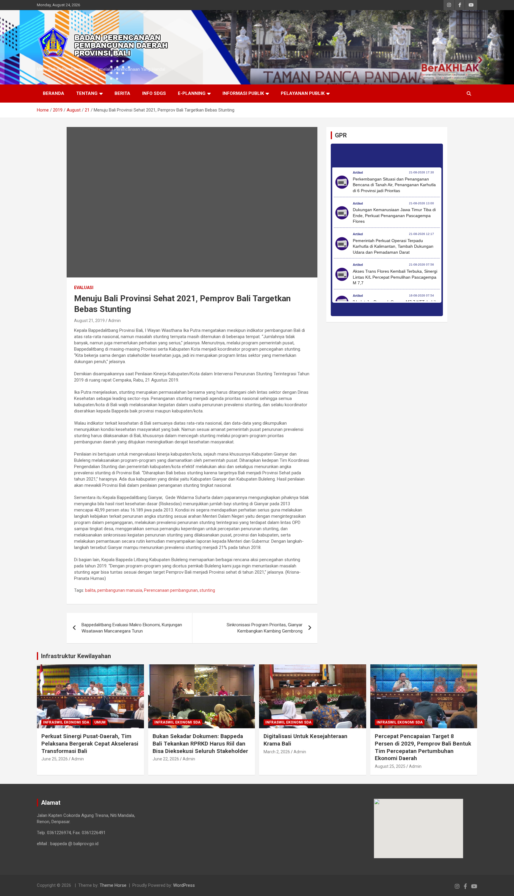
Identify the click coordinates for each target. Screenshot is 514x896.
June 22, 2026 (166, 759)
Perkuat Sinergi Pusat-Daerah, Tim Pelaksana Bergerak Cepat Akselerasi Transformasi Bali (89, 743)
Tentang (87, 93)
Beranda (53, 93)
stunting (207, 590)
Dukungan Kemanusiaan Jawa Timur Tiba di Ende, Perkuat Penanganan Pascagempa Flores (394, 215)
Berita (122, 93)
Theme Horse (113, 885)
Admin (114, 320)
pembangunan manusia (119, 590)
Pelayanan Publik (303, 93)
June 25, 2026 (54, 759)
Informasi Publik (243, 93)
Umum (100, 722)
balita (90, 590)
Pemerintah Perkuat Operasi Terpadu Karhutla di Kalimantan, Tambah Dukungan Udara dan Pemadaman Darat (393, 246)
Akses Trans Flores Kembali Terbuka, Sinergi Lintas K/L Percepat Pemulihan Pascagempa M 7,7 (395, 277)
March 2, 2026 (277, 751)
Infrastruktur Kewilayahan (76, 656)
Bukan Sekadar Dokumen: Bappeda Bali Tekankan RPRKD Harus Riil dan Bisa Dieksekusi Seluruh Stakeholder (200, 743)
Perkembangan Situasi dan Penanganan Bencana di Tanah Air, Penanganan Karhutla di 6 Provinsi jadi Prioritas (394, 185)
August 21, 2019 (89, 320)
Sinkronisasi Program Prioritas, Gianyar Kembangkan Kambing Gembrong (265, 628)
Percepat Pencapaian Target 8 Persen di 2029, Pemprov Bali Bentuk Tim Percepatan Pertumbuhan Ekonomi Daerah (423, 747)
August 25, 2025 (390, 766)
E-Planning (192, 93)
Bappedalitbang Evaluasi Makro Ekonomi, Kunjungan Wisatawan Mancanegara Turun (132, 628)
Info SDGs (154, 93)
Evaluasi (83, 287)
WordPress (184, 885)
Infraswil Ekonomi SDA (66, 722)
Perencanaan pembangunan (171, 590)
